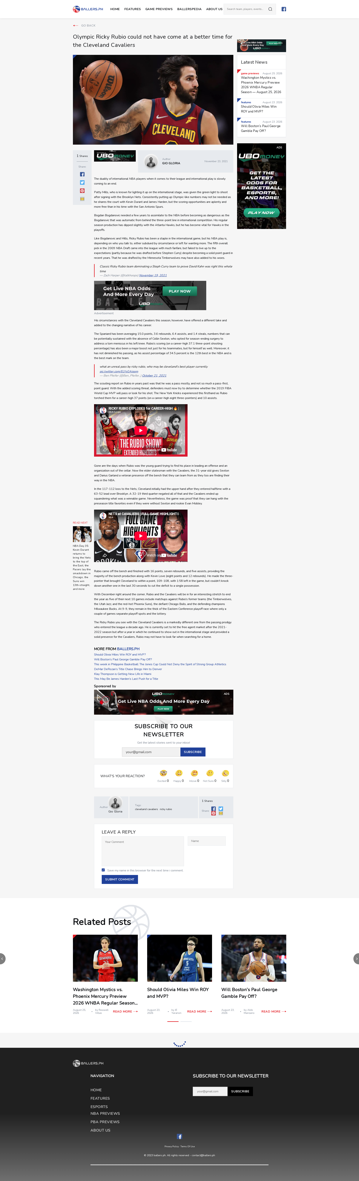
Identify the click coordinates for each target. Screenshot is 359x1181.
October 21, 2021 (154, 376)
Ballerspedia (189, 9)
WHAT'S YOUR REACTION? (122, 776)
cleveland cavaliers (146, 809)
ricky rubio (166, 809)
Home (115, 9)
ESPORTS (99, 1106)
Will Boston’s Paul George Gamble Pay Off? (123, 659)
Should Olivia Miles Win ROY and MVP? (120, 655)
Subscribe (240, 1091)
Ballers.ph (128, 648)
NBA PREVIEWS (105, 1113)
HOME (96, 1090)
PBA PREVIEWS (105, 1121)
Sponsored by (105, 686)
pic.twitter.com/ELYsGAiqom (119, 371)
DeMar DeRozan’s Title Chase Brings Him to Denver (128, 669)
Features (132, 9)
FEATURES (100, 1098)
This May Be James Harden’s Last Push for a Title (126, 679)
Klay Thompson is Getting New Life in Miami (122, 674)
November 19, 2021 (153, 275)
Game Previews (159, 9)
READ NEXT (80, 522)
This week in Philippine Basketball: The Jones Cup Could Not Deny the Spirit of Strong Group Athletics (160, 664)
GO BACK (88, 25)
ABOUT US (214, 9)
